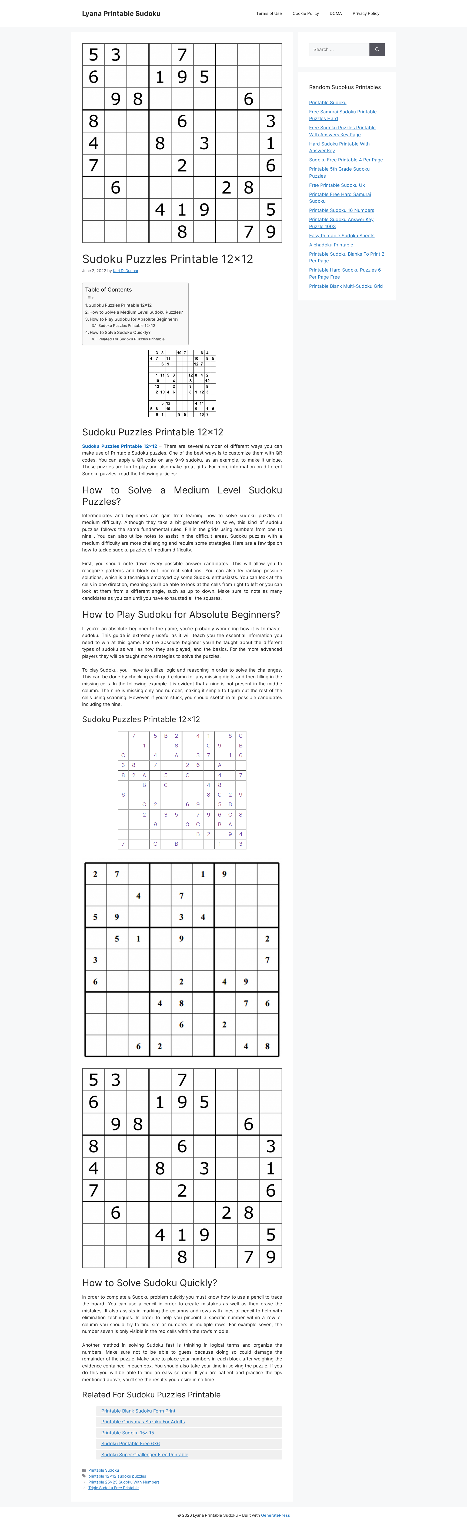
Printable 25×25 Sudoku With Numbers (124, 1482)
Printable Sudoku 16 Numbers (341, 210)
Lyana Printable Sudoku (121, 13)
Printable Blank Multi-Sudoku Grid (346, 286)
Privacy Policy (366, 13)
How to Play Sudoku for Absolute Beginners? (134, 319)
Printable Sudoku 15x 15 (127, 1432)
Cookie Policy (306, 13)
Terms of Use (269, 13)
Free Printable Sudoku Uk (337, 185)
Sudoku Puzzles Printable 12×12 (120, 305)
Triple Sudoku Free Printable (113, 1487)
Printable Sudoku (103, 1470)
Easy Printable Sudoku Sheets (342, 235)
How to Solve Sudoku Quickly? (120, 332)
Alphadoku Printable (331, 245)
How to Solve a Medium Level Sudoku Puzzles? (136, 312)
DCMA (336, 13)
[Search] (377, 49)
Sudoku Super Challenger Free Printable (144, 1454)
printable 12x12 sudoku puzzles (117, 1476)
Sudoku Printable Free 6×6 (130, 1443)
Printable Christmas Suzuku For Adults (143, 1421)
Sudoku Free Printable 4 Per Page (346, 159)
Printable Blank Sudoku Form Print (138, 1411)
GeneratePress (275, 1515)
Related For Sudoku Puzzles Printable (131, 339)
